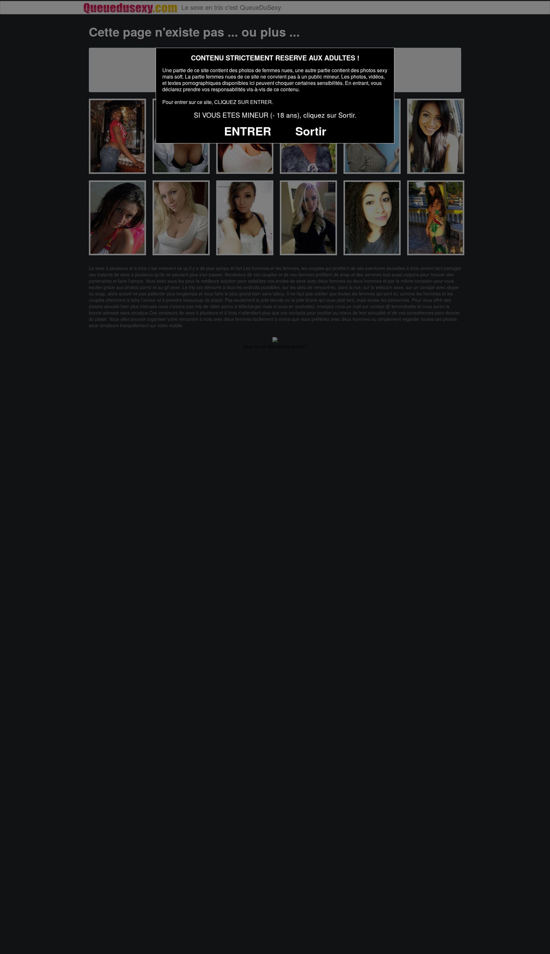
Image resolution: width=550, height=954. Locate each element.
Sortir (310, 130)
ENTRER (247, 130)
